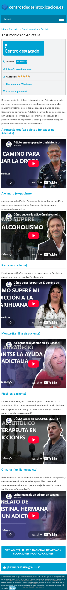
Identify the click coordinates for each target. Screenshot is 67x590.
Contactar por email (16, 91)
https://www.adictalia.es (18, 69)
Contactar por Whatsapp (19, 84)
